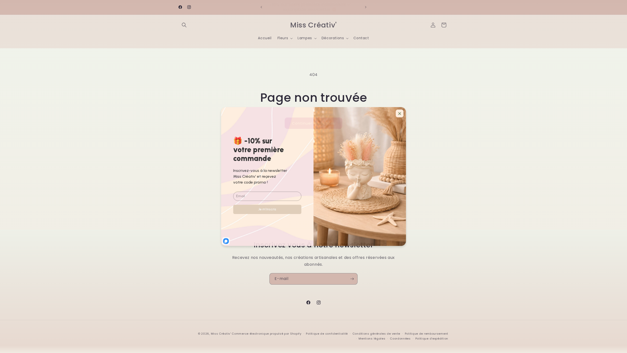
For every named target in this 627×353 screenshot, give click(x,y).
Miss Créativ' (221, 334)
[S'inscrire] (352, 279)
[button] (184, 25)
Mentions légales (372, 338)
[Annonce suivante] (365, 7)
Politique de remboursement (426, 334)
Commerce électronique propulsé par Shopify (266, 334)
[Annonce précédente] (261, 7)
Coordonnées (400, 338)
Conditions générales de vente (376, 334)
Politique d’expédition (431, 338)
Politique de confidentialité (327, 334)
